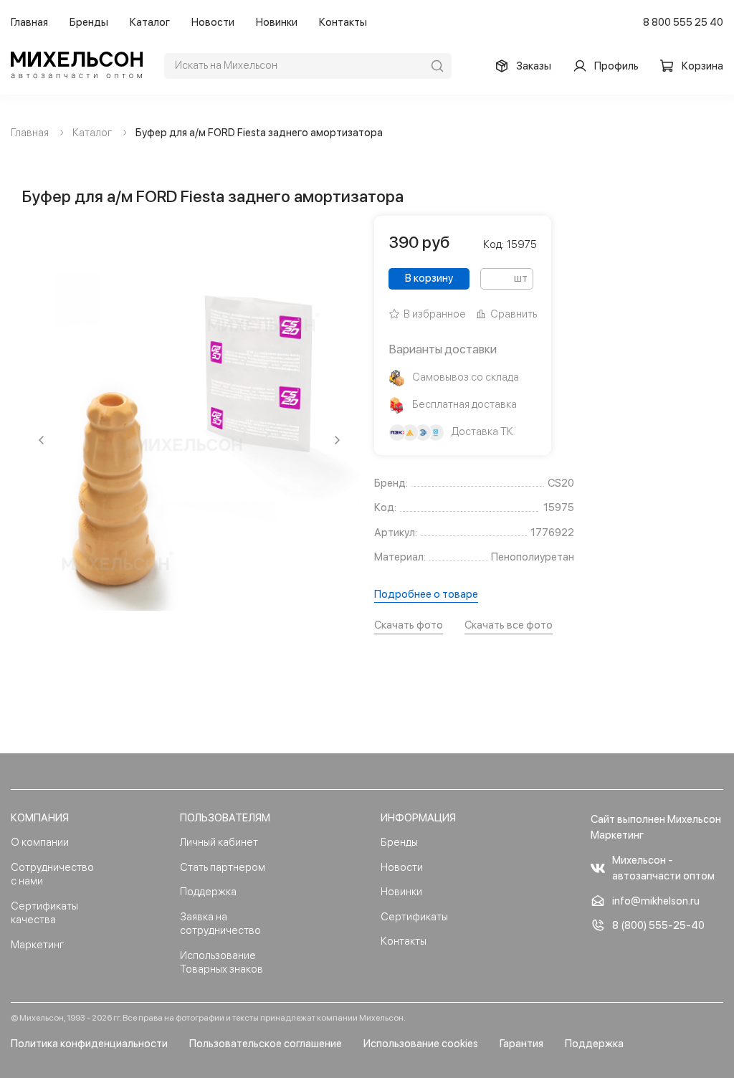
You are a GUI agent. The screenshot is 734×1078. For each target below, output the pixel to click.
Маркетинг (37, 944)
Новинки (276, 22)
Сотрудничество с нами (52, 874)
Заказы (533, 65)
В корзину (429, 278)
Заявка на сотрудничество (220, 924)
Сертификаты (414, 916)
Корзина (702, 65)
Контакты (343, 22)
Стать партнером (222, 867)
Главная (29, 22)
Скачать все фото (508, 625)
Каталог (150, 22)
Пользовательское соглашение (265, 1043)
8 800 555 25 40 (683, 22)
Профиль (616, 65)
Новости (212, 22)
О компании (40, 842)
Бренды (89, 22)
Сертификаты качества (44, 913)
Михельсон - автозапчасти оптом (663, 868)
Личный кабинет (219, 842)
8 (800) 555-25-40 (658, 925)
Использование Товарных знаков (221, 962)
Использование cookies (420, 1043)
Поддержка (208, 891)
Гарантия (521, 1043)
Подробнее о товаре (426, 594)
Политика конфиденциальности (89, 1043)
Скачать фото (408, 625)
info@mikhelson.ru (656, 901)
